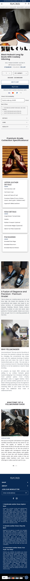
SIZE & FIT (5, 126)
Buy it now (15, 87)
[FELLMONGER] (15, 4)
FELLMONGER (15, 576)
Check (27, 100)
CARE (4, 122)
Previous (3, 27)
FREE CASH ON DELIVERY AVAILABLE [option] (15, 1)
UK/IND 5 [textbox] (19, 73)
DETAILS (4, 118)
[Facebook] (13, 498)
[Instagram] (16, 498)
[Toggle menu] (1, 4)
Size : (16, 73)
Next (27, 27)
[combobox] (22, 73)
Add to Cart (15, 82)
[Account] (25, 4)
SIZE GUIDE (10, 77)
